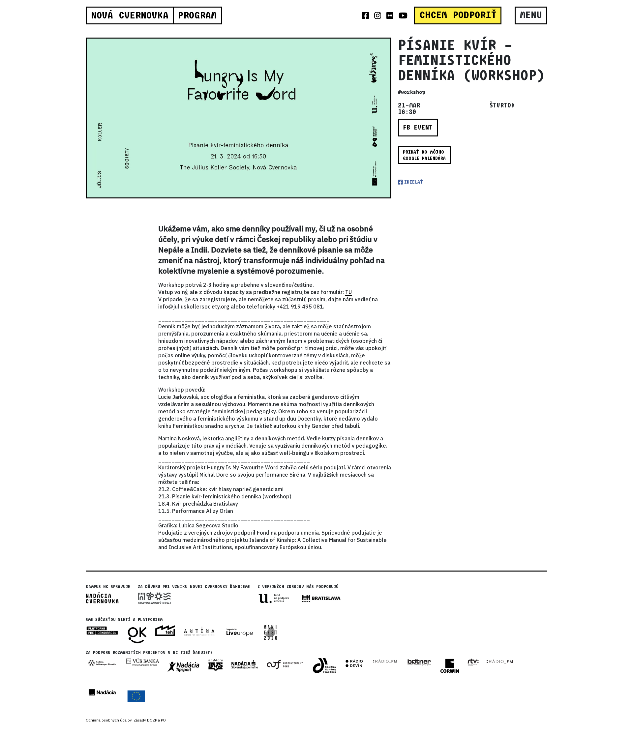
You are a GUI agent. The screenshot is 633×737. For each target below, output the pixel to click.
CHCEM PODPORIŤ (458, 15)
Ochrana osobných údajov (109, 720)
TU (348, 292)
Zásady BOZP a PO (150, 720)
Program (197, 15)
